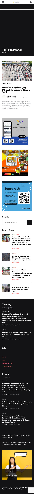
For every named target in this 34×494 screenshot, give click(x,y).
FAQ (3, 360)
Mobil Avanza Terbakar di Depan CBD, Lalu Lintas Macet (20, 289)
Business (9, 83)
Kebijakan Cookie (7, 366)
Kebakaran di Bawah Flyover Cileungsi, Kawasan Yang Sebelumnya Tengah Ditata (21, 258)
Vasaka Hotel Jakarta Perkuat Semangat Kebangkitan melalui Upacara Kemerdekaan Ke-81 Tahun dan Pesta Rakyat (22, 273)
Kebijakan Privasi (7, 363)
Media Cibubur (12, 96)
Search (5, 217)
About (4, 357)
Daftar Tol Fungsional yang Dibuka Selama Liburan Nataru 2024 (16, 90)
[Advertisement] (17, 27)
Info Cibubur (16, 234)
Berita (5, 83)
